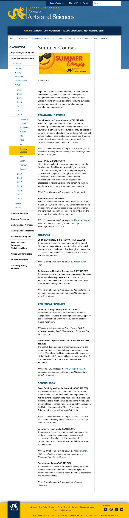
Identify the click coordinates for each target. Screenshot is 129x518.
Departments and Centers (41, 38)
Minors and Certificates (21, 254)
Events (18, 203)
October (23, 123)
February (23, 165)
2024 (19, 98)
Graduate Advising (19, 213)
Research (19, 77)
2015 (19, 190)
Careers (52, 507)
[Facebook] (106, 511)
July (21, 136)
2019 (19, 174)
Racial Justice (21, 81)
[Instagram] (111, 511)
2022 (19, 106)
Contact (18, 207)
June (22, 140)
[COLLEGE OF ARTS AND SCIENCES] (41, 18)
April (22, 157)
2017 (19, 182)
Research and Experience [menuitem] (73, 31)
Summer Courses (23, 150)
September (24, 128)
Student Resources (57, 3)
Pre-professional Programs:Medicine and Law (19, 245)
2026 (19, 90)
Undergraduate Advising (22, 225)
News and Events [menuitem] (91, 31)
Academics (23, 38)
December (24, 119)
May (21, 144)
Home (11, 38)
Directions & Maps (87, 507)
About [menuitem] (101, 31)
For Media (43, 507)
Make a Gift (73, 3)
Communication (51, 115)
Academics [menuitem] (28, 31)
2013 (19, 198)
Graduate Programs (20, 219)
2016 (19, 186)
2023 (19, 102)
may (87, 38)
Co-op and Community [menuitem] (53, 31)
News (70, 38)
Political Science (51, 304)
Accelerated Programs (21, 237)
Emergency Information (62, 510)
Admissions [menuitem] (38, 31)
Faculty (18, 72)
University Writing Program (19, 267)
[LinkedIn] (121, 511)
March (22, 161)
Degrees (18, 68)
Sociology (59, 38)
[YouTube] (116, 511)
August (23, 132)
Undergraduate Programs (22, 231)
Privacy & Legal (64, 507)
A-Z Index (33, 507)
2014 (19, 194)
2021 (19, 110)
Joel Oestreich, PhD (73, 369)
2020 (79, 38)
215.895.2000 (92, 515)
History (44, 234)
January (23, 169)
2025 (19, 94)
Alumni (85, 3)
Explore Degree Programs (22, 52)
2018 (19, 178)
